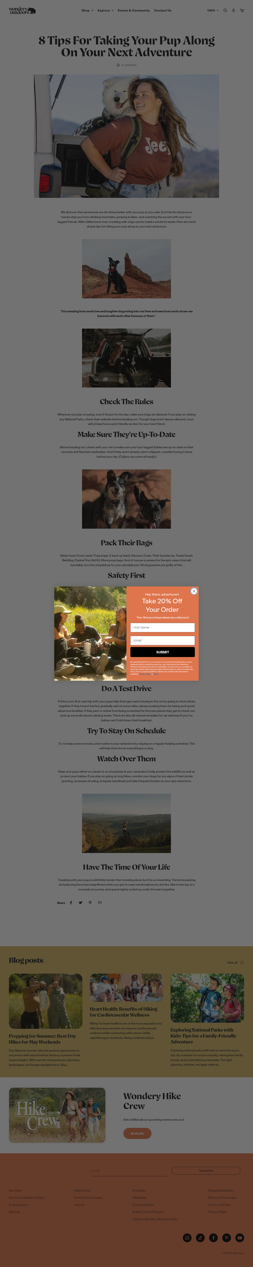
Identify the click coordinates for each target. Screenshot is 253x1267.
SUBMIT (162, 652)
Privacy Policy (145, 674)
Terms (156, 674)
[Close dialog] (194, 591)
